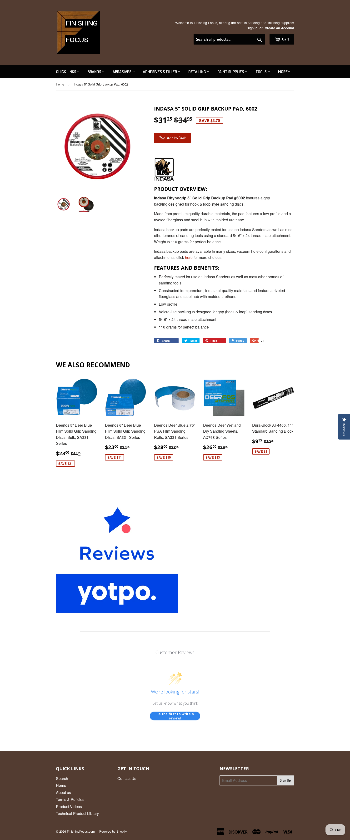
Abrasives (122, 71)
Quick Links (66, 71)
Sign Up (285, 780)
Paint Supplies (231, 71)
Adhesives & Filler (160, 71)
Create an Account (279, 28)
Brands (95, 71)
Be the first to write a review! (175, 716)
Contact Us (126, 778)
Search (62, 778)
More (283, 71)
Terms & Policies (70, 799)
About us (63, 792)
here (189, 257)
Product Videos (69, 806)
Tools (261, 71)
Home (60, 84)
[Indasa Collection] (164, 179)
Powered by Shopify (113, 831)
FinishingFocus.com (81, 831)
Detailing (197, 71)
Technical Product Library (77, 813)
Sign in (252, 28)
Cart (285, 38)
